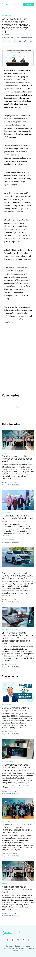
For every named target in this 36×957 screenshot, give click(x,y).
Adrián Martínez (8, 540)
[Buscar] (21, 4)
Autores (22, 948)
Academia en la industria (11, 629)
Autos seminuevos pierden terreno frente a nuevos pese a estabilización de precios (17, 575)
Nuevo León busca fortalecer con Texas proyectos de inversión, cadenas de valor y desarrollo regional (17, 828)
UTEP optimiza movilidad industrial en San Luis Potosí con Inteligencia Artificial (16, 767)
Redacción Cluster (9, 482)
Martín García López (9, 853)
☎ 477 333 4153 (19, 950)
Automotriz (6, 15)
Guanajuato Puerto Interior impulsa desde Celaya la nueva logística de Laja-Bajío (18, 518)
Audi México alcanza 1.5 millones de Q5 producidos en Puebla (17, 459)
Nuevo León (6, 821)
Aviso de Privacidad (11, 948)
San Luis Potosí (7, 761)
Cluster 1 (5, 35)
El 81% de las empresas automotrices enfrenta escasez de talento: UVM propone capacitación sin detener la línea (18, 638)
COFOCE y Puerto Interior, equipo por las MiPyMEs (15, 709)
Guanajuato (6, 512)
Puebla (4, 453)
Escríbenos (30, 948)
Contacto (18, 946)
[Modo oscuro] (18, 4)
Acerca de (26, 946)
